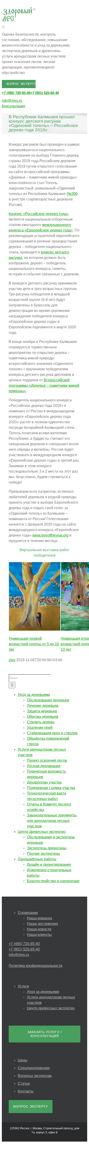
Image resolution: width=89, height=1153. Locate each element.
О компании (28, 913)
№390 (73, 194)
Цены (22, 1060)
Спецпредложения (34, 1068)
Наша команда (39, 918)
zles (12, 660)
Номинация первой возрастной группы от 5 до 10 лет (34, 644)
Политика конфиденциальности (35, 966)
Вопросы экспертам (35, 1076)
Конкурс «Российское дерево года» (38, 214)
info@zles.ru (12, 101)
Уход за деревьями (43, 992)
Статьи (24, 1083)
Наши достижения (42, 924)
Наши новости (39, 929)
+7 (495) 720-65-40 (16, 93)
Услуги (23, 986)
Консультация (13, 106)
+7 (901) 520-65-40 (44, 93)
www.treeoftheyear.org (50, 535)
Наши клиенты (39, 935)
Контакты (26, 1091)
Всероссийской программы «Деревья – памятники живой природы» (44, 385)
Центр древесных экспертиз (51, 1008)
